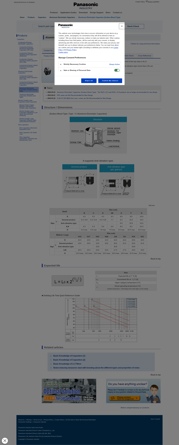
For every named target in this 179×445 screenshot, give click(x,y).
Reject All (89, 81)
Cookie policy (63, 52)
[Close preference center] (122, 26)
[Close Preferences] (5, 441)
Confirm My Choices (110, 81)
